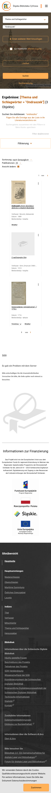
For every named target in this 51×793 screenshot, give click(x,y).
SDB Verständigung (14, 671)
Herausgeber (11, 633)
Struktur (14, 225)
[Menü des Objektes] (38, 183)
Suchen (25, 76)
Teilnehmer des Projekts (16, 666)
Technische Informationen (17, 697)
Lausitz (8, 597)
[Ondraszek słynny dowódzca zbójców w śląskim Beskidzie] (23, 192)
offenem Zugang (34, 49)
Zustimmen (36, 787)
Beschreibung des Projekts (17, 662)
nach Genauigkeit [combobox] (21, 160)
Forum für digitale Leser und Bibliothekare (25, 761)
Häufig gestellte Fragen (16, 658)
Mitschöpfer (10, 623)
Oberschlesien (11, 582)
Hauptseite (10, 561)
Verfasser (9, 618)
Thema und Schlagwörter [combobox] (16, 19)
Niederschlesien (12, 577)
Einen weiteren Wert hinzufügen (27, 39)
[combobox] (25, 27)
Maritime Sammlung (14, 587)
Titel (7, 612)
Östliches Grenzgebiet (15, 592)
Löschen (25, 63)
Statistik (9, 701)
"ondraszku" (31, 114)
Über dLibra (10, 738)
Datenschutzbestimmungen (18, 720)
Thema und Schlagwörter (17, 628)
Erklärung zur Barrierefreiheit (18, 724)
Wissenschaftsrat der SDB (17, 675)
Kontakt (8, 705)
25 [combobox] (17, 163)
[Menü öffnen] (46, 6)
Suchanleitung (26, 83)
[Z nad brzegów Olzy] (23, 243)
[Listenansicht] (18, 166)
